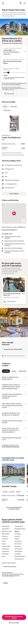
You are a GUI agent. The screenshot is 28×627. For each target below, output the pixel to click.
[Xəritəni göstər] (14, 213)
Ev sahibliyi (6, 371)
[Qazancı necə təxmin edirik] (6, 149)
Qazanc (14, 371)
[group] (14, 64)
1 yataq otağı (13, 106)
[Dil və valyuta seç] (20, 3)
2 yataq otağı (6, 110)
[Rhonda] (4, 301)
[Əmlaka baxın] (13, 483)
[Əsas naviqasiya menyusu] (24, 3)
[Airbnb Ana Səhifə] (3, 3)
